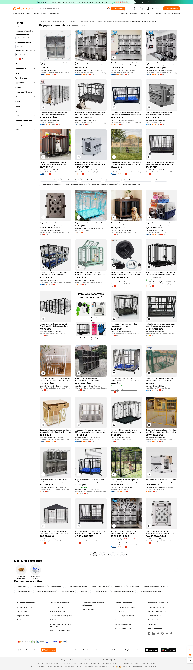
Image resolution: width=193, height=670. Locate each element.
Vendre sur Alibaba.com (156, 607)
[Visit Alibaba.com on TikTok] (171, 633)
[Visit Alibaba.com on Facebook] (149, 633)
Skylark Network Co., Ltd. (48, 172)
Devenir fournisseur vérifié (157, 620)
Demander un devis (89, 614)
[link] (190, 649)
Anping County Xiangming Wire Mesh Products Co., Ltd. (161, 439)
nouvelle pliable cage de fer (92, 180)
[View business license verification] (117, 667)
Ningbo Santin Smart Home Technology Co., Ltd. (161, 333)
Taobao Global (106, 660)
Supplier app (88, 650)
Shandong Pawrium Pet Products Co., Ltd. (125, 232)
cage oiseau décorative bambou (151, 591)
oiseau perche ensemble (101, 586)
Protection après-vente (58, 620)
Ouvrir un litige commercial (124, 616)
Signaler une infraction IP (123, 624)
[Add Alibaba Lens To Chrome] (48, 650)
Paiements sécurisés (57, 607)
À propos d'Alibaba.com (26, 602)
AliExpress (64, 660)
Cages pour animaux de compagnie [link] (144, 21)
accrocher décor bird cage (131, 184)
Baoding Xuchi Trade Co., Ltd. (85, 230)
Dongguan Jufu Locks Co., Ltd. (121, 284)
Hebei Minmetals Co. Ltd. (48, 122)
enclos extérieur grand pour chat (124, 591)
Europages (129, 660)
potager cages (162, 180)
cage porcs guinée (56, 586)
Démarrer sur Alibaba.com (157, 611)
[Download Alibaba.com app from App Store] (151, 650)
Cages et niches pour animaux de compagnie (113, 21)
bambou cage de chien (50, 180)
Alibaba (41, 21)
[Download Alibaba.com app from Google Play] (168, 650)
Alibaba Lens (27, 650)
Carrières (20, 620)
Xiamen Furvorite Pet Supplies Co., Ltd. (88, 282)
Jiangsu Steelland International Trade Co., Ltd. (126, 333)
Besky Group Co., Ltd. (153, 122)
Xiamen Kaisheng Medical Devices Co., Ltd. (55, 232)
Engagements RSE (23, 616)
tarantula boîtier (39, 586)
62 (122, 554)
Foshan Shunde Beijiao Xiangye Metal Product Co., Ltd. (55, 388)
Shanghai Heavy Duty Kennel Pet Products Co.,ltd (126, 122)
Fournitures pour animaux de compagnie (61, 21)
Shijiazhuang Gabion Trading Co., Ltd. (52, 333)
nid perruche (119, 586)
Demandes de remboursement (125, 620)
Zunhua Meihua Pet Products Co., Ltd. (159, 172)
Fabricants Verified (88, 610)
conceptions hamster (70, 180)
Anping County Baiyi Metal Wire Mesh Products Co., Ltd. (55, 282)
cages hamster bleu (24, 591)
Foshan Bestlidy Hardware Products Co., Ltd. (90, 72)
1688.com (73, 660)
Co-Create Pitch (23, 611)
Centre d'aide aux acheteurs (125, 607)
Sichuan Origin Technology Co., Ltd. (87, 172)
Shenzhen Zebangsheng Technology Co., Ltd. (91, 388)
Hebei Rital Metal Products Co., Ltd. (158, 388)
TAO (113, 660)
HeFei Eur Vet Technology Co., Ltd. (87, 439)
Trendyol (120, 660)
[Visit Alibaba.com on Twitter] (158, 633)
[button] (108, 8)
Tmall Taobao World (85, 660)
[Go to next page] (126, 554)
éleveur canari (134, 586)
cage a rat (84, 591)
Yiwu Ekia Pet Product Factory (121, 439)
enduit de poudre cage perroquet (155, 586)
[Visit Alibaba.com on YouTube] (167, 633)
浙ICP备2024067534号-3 (153, 667)
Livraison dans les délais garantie (61, 616)
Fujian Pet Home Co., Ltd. (83, 122)
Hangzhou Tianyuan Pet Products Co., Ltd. (54, 439)
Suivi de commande (154, 616)
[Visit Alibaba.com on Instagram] (162, 633)
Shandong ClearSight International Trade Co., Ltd (55, 489)
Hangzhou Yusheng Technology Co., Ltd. (160, 284)
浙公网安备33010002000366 (133, 667)
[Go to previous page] (91, 554)
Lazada (96, 660)
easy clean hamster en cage (76, 184)
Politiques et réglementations (60, 630)
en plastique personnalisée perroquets (139, 180)
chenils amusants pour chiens (46, 591)
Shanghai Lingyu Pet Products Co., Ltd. (124, 390)
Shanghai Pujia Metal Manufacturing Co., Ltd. (55, 72)
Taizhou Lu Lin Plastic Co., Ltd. (156, 232)
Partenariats (152, 624)
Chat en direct (120, 611)
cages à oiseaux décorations (78, 586)
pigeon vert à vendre (113, 180)
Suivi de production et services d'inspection (60, 625)
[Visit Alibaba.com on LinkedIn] (153, 633)
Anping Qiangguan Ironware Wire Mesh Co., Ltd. (126, 172)
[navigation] (25, 288)
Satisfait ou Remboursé (58, 611)
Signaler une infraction (123, 628)
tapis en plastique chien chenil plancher (104, 184)
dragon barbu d (22, 586)
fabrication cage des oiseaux (52, 184)
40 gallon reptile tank (100, 591)
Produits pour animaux (86, 21)
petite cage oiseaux (68, 591)
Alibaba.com (138, 650)
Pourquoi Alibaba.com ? (25, 607)
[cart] (142, 9)
